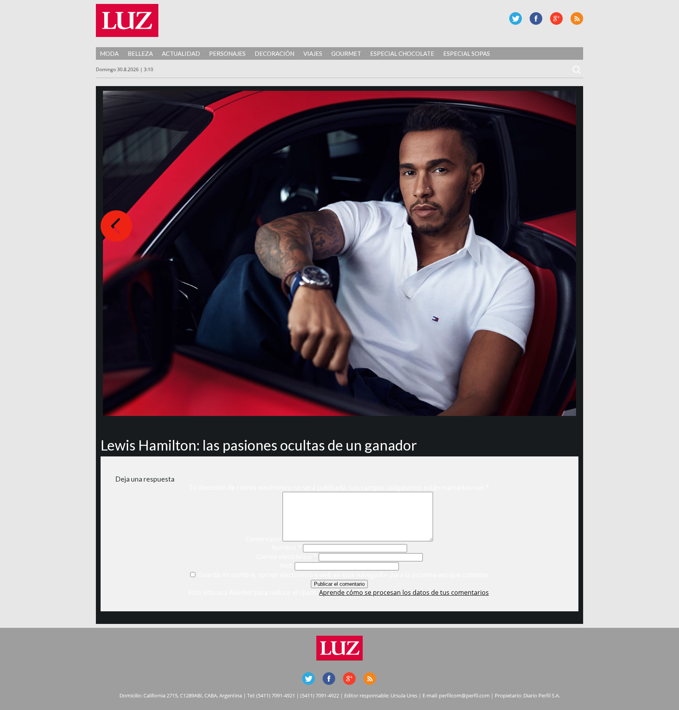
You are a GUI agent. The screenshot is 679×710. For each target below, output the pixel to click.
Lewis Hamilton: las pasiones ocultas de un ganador (259, 445)
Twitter (515, 18)
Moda (109, 53)
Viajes (312, 53)
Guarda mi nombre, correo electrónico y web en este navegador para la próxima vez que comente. (344, 574)
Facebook (536, 18)
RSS (577, 18)
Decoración (274, 53)
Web (286, 565)
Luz (127, 20)
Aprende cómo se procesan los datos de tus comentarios (404, 592)
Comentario (263, 539)
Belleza (140, 53)
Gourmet (346, 53)
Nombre (286, 547)
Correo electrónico (286, 556)
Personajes (227, 53)
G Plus (556, 18)
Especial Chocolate (402, 53)
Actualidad (181, 53)
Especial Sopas (466, 53)
